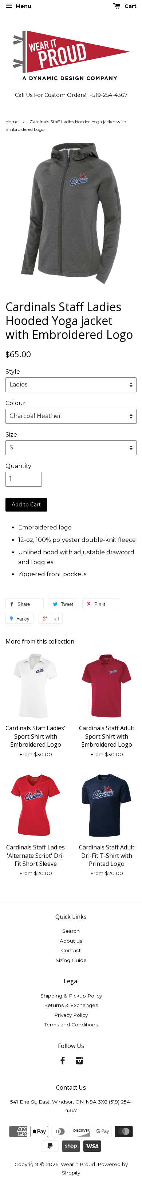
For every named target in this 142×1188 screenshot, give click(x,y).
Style (12, 371)
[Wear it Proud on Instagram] (79, 1062)
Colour (15, 403)
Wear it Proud (78, 1164)
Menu (22, 6)
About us (71, 941)
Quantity (18, 466)
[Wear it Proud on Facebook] (63, 1062)
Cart (130, 6)
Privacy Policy (71, 1015)
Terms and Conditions (71, 1024)
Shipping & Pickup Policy (71, 996)
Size (11, 434)
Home (11, 121)
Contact (71, 950)
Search (71, 931)
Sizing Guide (71, 960)
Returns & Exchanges (71, 1005)
